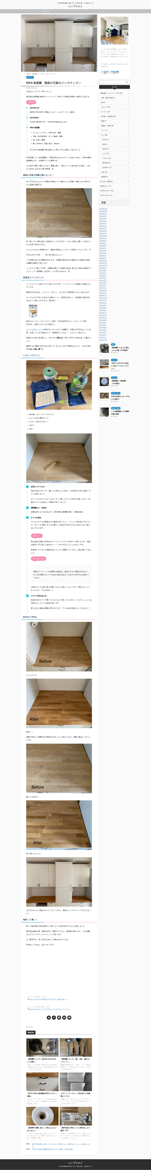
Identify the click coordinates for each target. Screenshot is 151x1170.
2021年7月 (102, 273)
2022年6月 (102, 246)
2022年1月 (102, 258)
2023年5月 (102, 218)
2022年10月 (103, 236)
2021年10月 (103, 265)
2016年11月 (103, 340)
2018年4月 (102, 308)
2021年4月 (102, 280)
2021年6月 (102, 275)
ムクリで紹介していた (35, 329)
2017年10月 (103, 320)
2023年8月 (102, 216)
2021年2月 (102, 285)
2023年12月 (103, 208)
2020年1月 (102, 295)
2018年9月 (102, 303)
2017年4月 (102, 330)
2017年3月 (102, 332)
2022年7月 (102, 243)
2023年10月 (103, 211)
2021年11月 (103, 263)
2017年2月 (102, 335)
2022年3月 (102, 253)
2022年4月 (102, 251)
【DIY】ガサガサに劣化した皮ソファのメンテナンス (120, 366)
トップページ (29, 11)
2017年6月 (102, 327)
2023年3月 (102, 223)
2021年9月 (102, 268)
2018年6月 (102, 305)
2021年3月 (102, 283)
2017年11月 (103, 317)
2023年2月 (102, 226)
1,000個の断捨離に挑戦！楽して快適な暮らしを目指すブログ (75, 1166)
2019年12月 (103, 298)
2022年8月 (102, 241)
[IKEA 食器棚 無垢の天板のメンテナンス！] (64, 1018)
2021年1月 (102, 288)
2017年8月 (102, 325)
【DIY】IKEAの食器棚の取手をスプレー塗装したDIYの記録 (52, 1149)
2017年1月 (102, 337)
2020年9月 (102, 293)
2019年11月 (103, 300)
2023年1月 (102, 228)
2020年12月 (103, 290)
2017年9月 (102, 322)
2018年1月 (102, 312)
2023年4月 (102, 221)
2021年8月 (102, 270)
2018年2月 (102, 310)
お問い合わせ (46, 11)
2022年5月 (102, 248)
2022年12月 (103, 231)
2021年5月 (102, 278)
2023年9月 (102, 213)
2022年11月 (103, 233)
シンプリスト (75, 6)
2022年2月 (102, 256)
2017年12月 (103, 315)
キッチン (31, 1027)
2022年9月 (102, 238)
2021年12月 (103, 260)
